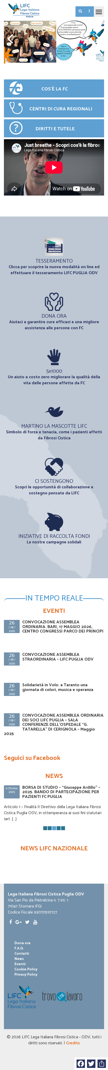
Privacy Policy (25, 974)
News (19, 959)
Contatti (21, 953)
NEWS (54, 776)
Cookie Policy (25, 969)
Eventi (20, 964)
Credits (73, 1043)
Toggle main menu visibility (99, 11)
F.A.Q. (19, 948)
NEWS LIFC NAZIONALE (54, 849)
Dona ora (22, 943)
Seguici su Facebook (32, 758)
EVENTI (54, 611)
